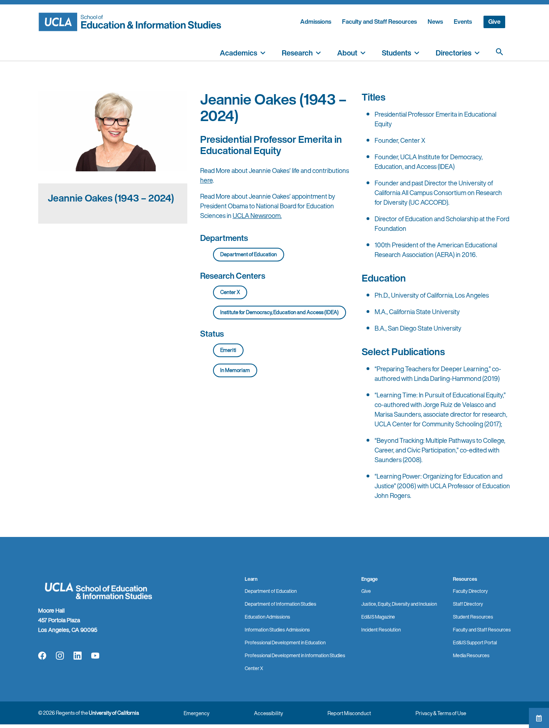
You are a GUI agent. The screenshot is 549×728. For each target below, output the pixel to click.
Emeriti (228, 350)
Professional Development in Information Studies (295, 655)
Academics (238, 52)
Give (494, 21)
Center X (230, 292)
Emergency (196, 713)
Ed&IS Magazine (378, 616)
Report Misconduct (349, 713)
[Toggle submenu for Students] (416, 52)
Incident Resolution (381, 629)
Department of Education (248, 254)
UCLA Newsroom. (257, 215)
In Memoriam (235, 370)
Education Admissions (267, 616)
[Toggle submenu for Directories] (477, 52)
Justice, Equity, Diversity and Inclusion (399, 603)
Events (463, 21)
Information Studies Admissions (277, 629)
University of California (114, 713)
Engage (369, 579)
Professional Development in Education (285, 642)
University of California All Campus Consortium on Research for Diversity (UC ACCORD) (438, 192)
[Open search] (499, 52)
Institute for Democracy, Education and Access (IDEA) (279, 312)
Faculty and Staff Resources (379, 21)
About (347, 52)
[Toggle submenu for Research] (318, 52)
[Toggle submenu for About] (363, 52)
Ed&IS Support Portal (475, 642)
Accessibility (268, 713)
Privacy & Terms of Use (441, 713)
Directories (453, 52)
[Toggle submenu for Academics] (262, 52)
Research (297, 52)
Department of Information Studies (280, 603)
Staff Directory (468, 603)
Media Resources (471, 655)
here (206, 180)
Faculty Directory (470, 591)
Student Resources (473, 616)
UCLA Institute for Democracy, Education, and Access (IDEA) (429, 161)
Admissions (315, 21)
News (435, 21)
